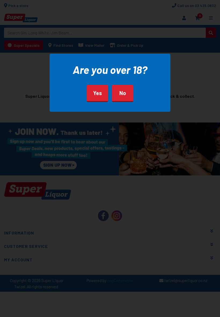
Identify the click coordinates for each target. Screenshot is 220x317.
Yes (97, 93)
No (122, 93)
